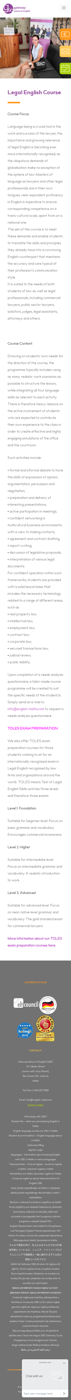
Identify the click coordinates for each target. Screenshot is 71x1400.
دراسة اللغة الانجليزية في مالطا (35, 1349)
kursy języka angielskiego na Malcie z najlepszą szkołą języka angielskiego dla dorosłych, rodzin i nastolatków (35, 1193)
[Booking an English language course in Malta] (65, 68)
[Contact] (65, 51)
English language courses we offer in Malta (35, 1131)
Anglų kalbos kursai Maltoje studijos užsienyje (35, 1345)
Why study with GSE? (35, 1116)
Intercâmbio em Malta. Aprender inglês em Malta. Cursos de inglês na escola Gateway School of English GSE (36, 1178)
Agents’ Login (35, 1150)
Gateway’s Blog (35, 1145)
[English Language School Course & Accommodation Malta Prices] (65, 34)
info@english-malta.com (26, 709)
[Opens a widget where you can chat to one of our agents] (45, 1378)
